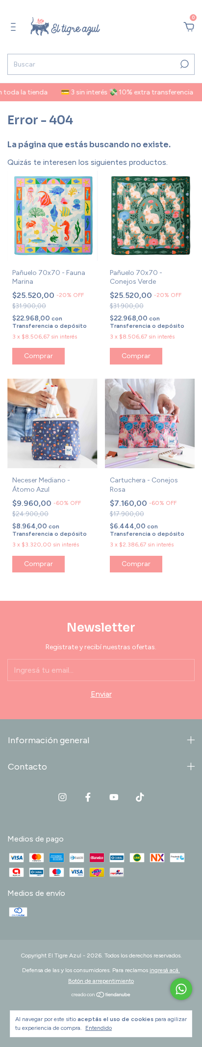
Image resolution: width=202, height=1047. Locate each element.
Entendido (98, 1027)
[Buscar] (183, 64)
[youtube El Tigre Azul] (114, 797)
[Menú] (15, 27)
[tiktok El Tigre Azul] (140, 797)
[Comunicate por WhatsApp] (181, 989)
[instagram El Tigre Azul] (62, 797)
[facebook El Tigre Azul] (88, 797)
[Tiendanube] (101, 995)
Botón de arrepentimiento (101, 981)
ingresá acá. (165, 970)
